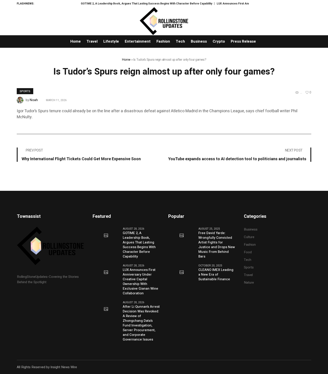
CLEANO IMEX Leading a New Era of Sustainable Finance (215, 275)
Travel (248, 274)
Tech (247, 259)
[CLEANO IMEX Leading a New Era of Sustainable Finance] (181, 272)
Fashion (250, 244)
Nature (249, 282)
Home (126, 59)
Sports (25, 91)
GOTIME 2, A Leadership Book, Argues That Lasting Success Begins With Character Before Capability (140, 4)
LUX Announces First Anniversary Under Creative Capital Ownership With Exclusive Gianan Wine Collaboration (140, 282)
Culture (249, 237)
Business (250, 229)
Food (248, 252)
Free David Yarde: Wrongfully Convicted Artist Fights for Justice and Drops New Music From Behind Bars (216, 245)
